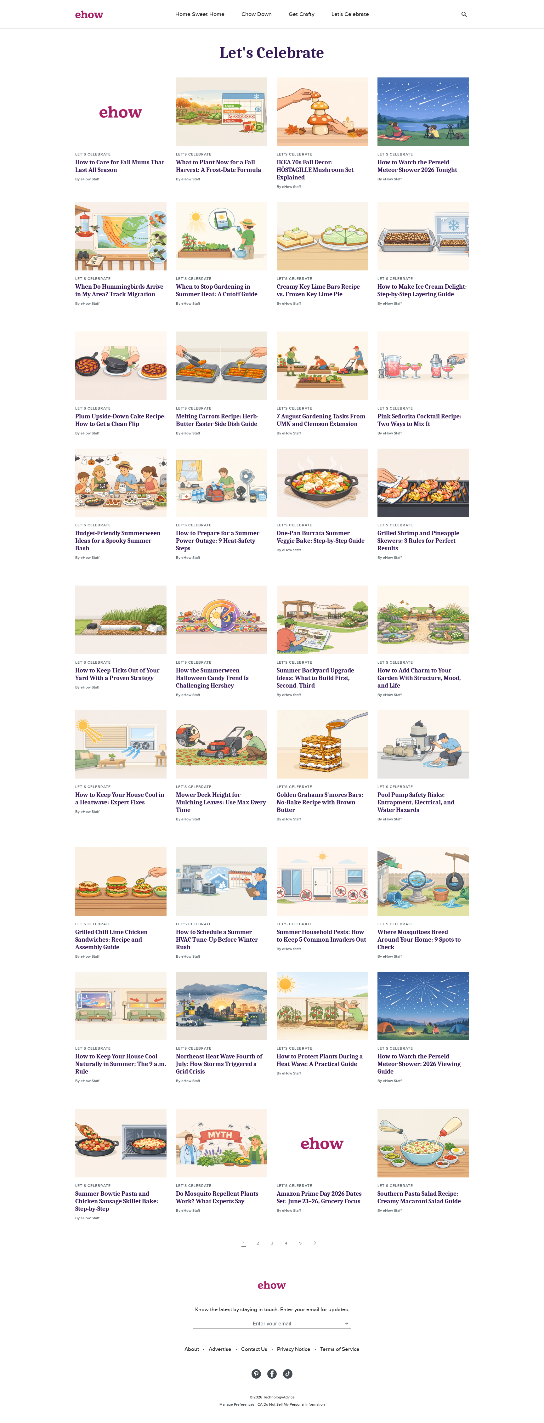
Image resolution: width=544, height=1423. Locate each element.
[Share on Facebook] (272, 1374)
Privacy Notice (293, 1349)
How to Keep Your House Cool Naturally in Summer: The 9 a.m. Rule (120, 1064)
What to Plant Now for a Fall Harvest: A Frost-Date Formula (218, 166)
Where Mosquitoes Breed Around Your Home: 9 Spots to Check (419, 939)
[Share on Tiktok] (287, 1374)
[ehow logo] (89, 14)
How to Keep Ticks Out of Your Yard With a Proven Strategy (117, 674)
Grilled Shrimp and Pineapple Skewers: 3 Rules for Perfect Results (418, 541)
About (191, 1349)
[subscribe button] (346, 1323)
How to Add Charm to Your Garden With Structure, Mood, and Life (419, 678)
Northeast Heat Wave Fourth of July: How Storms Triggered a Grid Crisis (219, 1064)
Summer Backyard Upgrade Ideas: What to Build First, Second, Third (315, 678)
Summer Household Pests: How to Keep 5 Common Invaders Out (321, 935)
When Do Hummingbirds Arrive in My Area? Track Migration (119, 290)
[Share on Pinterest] (256, 1374)
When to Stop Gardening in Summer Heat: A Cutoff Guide (217, 290)
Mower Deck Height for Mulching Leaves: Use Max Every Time (221, 802)
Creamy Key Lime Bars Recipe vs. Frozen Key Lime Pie (318, 290)
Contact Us (254, 1349)
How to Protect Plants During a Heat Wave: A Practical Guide (320, 1060)
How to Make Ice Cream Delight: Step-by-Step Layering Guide (422, 290)
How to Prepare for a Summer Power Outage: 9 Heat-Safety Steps (217, 541)
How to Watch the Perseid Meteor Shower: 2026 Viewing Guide (419, 1064)
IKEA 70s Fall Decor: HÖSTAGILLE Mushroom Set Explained (315, 170)
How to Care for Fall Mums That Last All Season (119, 166)
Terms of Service (340, 1349)
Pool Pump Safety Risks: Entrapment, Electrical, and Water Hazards (415, 802)
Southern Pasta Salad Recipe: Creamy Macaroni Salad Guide (419, 1197)
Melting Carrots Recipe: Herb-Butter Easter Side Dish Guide (217, 420)
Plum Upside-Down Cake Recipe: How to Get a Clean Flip (120, 420)
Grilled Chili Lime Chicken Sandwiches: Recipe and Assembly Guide (111, 939)
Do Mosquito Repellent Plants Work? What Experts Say (217, 1197)
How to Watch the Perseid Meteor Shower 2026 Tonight (417, 166)
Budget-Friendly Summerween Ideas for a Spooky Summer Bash (118, 541)
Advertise (220, 1349)
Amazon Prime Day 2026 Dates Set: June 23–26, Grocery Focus (319, 1197)
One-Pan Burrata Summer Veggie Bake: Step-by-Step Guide (321, 537)
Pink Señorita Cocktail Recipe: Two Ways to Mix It (419, 420)
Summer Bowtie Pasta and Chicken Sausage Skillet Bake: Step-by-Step (116, 1201)
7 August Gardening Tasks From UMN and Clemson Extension (321, 420)
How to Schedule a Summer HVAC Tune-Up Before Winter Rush (217, 939)
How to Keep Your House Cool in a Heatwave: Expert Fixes (119, 798)
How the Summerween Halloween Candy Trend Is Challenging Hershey (212, 678)
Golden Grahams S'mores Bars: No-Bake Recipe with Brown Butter (320, 802)
